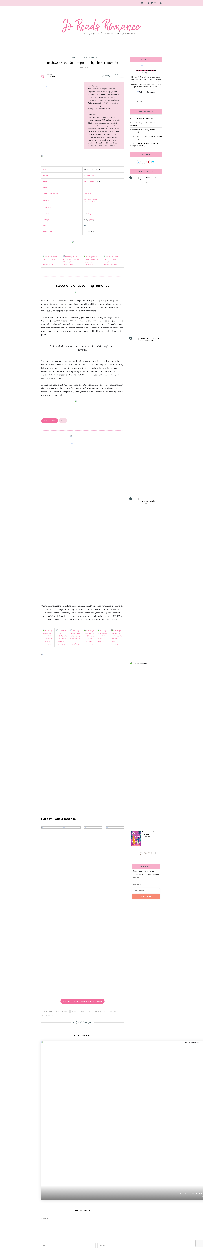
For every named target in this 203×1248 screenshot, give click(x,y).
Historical (82, 58)
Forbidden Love (86, 1011)
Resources (109, 3)
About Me (122, 3)
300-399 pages (47, 1011)
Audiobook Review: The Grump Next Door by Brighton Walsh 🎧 (145, 144)
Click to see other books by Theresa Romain (82, 1001)
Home (43, 3)
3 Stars (71, 58)
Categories (67, 3)
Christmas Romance (91, 199)
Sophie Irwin (146, 836)
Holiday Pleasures (90, 181)
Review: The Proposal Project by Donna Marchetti (150, 339)
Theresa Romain (89, 175)
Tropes (81, 3)
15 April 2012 (82, 68)
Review (94, 58)
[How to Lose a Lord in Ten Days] (136, 838)
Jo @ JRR (51, 76)
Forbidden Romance (91, 202)
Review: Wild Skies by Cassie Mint (142, 118)
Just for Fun (94, 3)
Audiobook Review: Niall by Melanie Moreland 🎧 (149, 500)
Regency (90, 220)
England (91, 214)
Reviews (53, 3)
